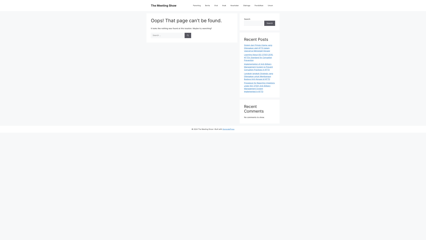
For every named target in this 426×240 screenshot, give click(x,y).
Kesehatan (235, 5)
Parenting (197, 5)
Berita (207, 5)
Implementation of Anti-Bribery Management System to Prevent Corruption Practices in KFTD (258, 67)
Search (247, 19)
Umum (270, 5)
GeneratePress (228, 129)
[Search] (188, 35)
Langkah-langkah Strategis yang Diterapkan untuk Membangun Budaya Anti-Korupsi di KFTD (258, 76)
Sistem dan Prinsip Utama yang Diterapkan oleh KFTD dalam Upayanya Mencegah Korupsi (258, 48)
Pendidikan (259, 5)
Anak (224, 5)
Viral (216, 5)
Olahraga (246, 5)
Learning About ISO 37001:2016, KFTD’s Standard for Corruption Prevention (258, 57)
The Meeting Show (163, 5)
